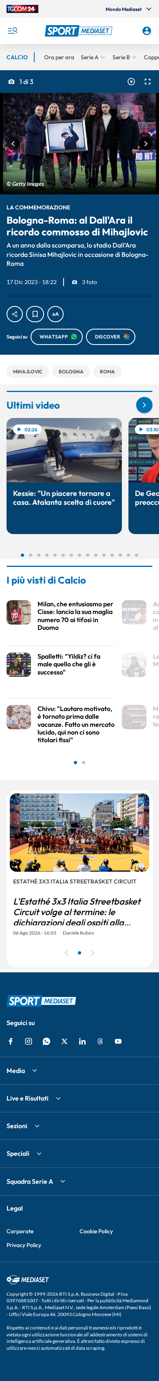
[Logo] (80, 30)
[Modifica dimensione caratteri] (55, 314)
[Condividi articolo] (15, 314)
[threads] (100, 1041)
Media (16, 1070)
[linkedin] (82, 1041)
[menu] (12, 31)
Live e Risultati (28, 1098)
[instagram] (28, 1041)
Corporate (20, 1231)
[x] (64, 1041)
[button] (80, 30)
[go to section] (144, 405)
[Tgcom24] (22, 9)
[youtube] (118, 1041)
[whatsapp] (46, 1041)
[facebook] (11, 1041)
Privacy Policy (24, 1245)
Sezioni (17, 1126)
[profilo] (146, 31)
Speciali (18, 1153)
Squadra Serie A (30, 1181)
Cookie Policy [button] (96, 1231)
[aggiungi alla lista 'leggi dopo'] (35, 314)
